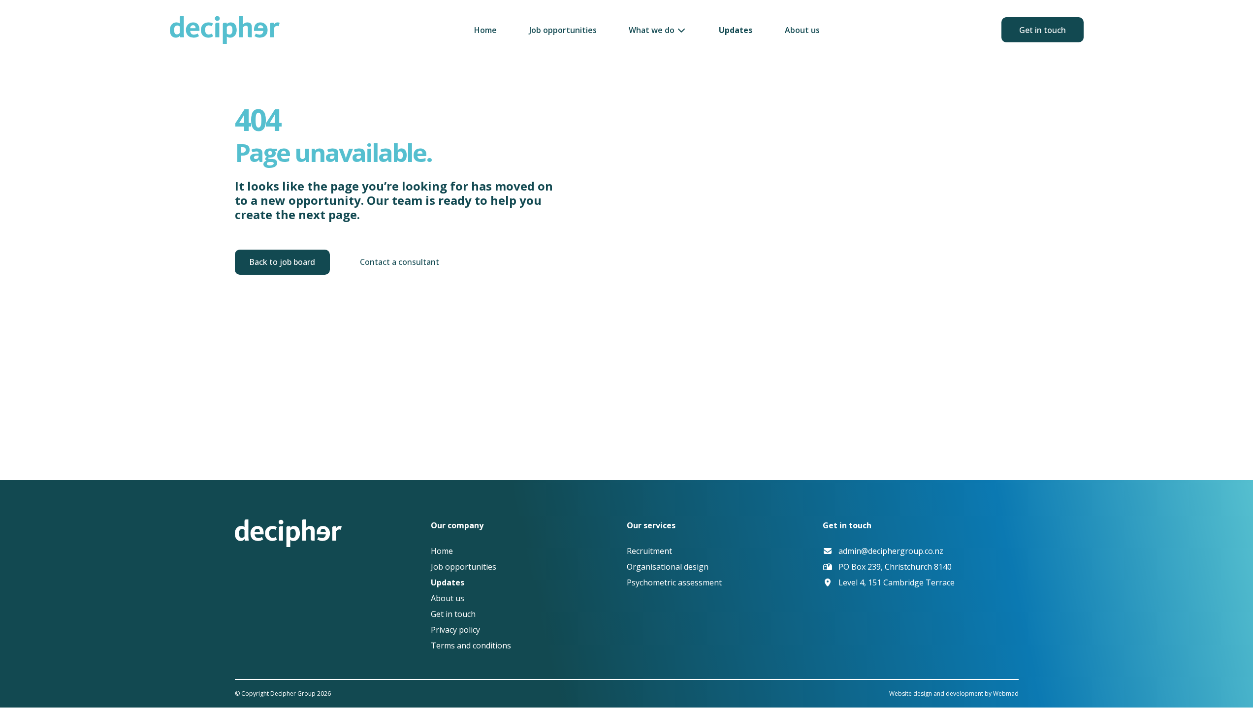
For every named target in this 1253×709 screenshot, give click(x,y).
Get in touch (1042, 30)
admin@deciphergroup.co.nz (890, 551)
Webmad (1006, 693)
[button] (657, 30)
